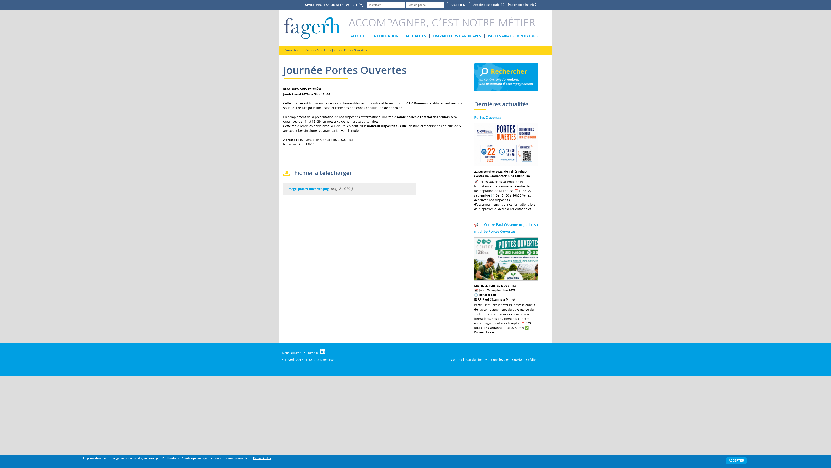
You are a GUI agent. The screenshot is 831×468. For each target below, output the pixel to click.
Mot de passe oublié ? (488, 4)
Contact (456, 359)
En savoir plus (262, 458)
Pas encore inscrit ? (522, 4)
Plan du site (473, 359)
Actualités (416, 36)
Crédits (531, 359)
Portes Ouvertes (487, 117)
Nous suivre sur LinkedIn (300, 353)
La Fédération (385, 36)
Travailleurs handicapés (457, 36)
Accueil (357, 36)
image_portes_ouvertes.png (308, 189)
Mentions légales (497, 359)
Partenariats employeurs (513, 36)
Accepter (736, 460)
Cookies (517, 359)
